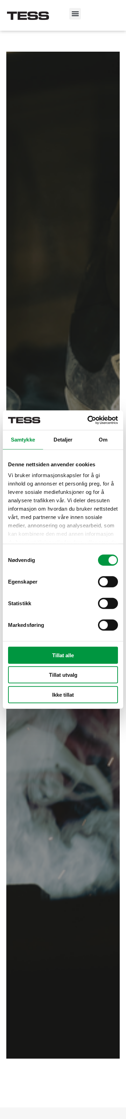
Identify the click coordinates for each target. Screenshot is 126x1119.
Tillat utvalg (63, 675)
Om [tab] (103, 439)
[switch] (108, 581)
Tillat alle (63, 655)
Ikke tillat (63, 694)
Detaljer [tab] (63, 439)
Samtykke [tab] (23, 439)
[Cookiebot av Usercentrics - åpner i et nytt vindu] (89, 420)
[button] (75, 14)
